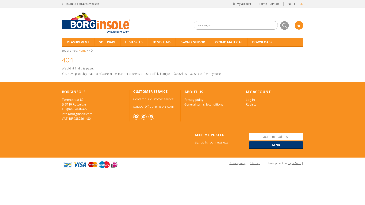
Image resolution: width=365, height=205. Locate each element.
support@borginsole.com (153, 106)
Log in (250, 100)
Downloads (262, 42)
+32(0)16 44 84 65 (74, 109)
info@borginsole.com (77, 114)
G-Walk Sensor (192, 42)
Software (107, 42)
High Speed (134, 42)
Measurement (78, 42)
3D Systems (161, 42)
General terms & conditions (203, 104)
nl (289, 4)
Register (252, 104)
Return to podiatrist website (82, 4)
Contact (274, 4)
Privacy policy (193, 100)
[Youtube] (151, 116)
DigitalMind (294, 163)
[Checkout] (299, 25)
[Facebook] (136, 116)
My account (244, 4)
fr (295, 4)
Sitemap (255, 163)
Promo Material (228, 42)
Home (263, 4)
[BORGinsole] (111, 23)
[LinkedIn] (143, 116)
